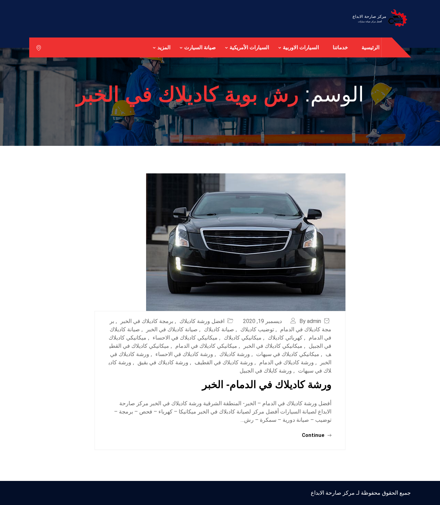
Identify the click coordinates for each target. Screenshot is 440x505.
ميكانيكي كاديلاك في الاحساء (185, 337)
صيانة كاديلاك (219, 329)
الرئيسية (371, 47)
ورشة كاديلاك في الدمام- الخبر (266, 384)
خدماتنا (340, 47)
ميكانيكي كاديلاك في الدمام (206, 346)
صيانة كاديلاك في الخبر (172, 329)
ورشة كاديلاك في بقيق (163, 362)
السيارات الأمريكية (249, 47)
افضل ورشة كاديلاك (201, 321)
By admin (310, 321)
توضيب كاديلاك (257, 329)
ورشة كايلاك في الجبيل (266, 370)
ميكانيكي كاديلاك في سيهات (287, 354)
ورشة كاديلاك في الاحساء (184, 354)
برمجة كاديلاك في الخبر (146, 321)
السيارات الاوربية (301, 47)
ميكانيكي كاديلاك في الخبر (272, 346)
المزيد (163, 47)
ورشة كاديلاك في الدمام (286, 362)
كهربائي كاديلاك (285, 337)
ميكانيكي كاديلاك (243, 337)
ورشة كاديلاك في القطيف (224, 362)
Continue (314, 435)
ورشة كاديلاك (234, 354)
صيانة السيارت (200, 47)
